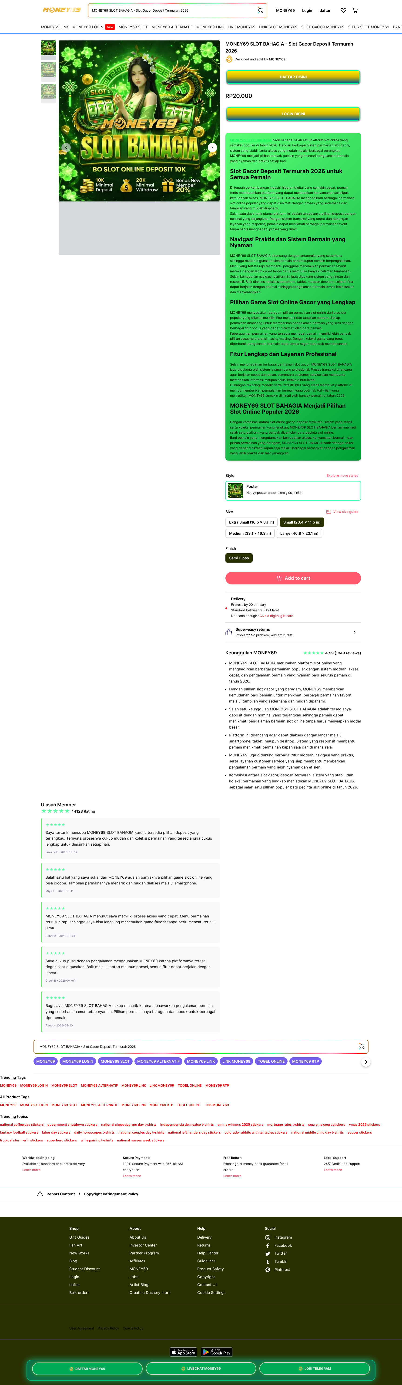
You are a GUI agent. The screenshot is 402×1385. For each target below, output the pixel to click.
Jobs (134, 1276)
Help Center (207, 1253)
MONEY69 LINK (55, 27)
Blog (73, 1261)
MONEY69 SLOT (133, 27)
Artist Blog (139, 1284)
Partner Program (144, 1253)
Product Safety (210, 1268)
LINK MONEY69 (241, 27)
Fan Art (75, 1245)
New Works (79, 1253)
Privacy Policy (108, 1328)
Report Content (61, 1194)
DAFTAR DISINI (293, 77)
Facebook (283, 1245)
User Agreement (81, 1328)
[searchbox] (201, 1046)
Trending (8, 1077)
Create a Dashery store (150, 1292)
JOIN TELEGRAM (318, 1369)
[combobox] (177, 10)
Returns (204, 1245)
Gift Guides (79, 1237)
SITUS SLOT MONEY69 (368, 27)
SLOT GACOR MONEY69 (323, 27)
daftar (74, 1284)
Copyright (206, 1276)
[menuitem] (55, 26)
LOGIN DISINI (293, 114)
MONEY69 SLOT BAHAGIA (250, 140)
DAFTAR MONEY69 (90, 1370)
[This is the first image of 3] (66, 147)
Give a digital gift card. (277, 616)
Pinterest (282, 1269)
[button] (48, 50)
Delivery (204, 1237)
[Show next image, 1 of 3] (212, 147)
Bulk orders (79, 1292)
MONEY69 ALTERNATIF (172, 27)
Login (74, 1276)
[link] (46, 1061)
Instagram (283, 1237)
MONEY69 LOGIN (92, 27)
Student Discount (84, 1268)
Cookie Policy (133, 1328)
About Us (138, 1237)
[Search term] (260, 10)
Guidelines (206, 1261)
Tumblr (281, 1261)
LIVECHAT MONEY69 (204, 1370)
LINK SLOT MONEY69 (278, 27)
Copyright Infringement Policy (111, 1194)
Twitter (281, 1253)
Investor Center (143, 1245)
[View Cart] (355, 10)
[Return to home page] (62, 10)
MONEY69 (139, 1268)
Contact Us (207, 1284)
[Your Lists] (343, 10)
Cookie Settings (211, 1292)
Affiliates (137, 1261)
